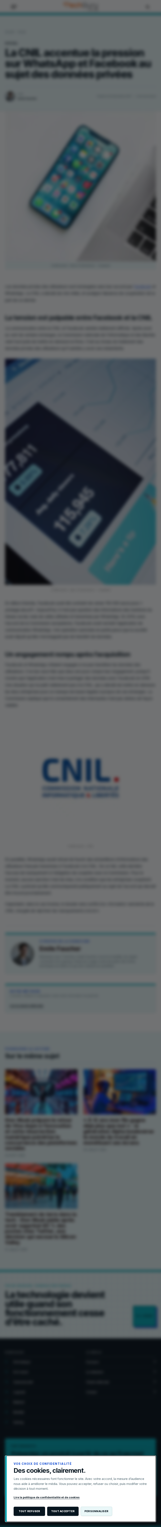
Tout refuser (29, 1511)
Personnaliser (96, 1511)
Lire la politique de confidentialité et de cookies (47, 1497)
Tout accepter (63, 1511)
